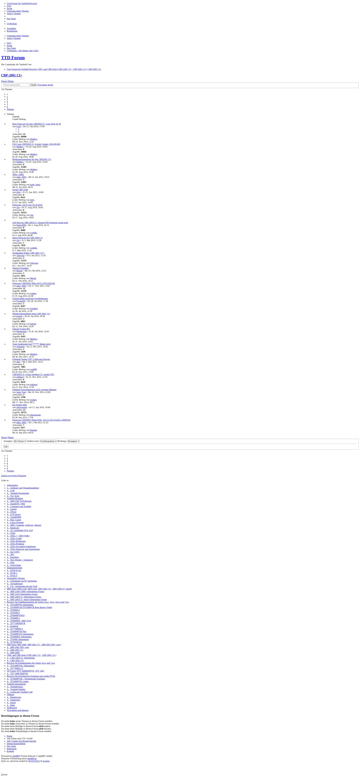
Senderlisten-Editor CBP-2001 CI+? (28, 253)
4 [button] (7, 102)
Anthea (33, 293)
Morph (19, 270)
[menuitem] (22, 3)
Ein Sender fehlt (19, 405)
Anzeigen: (8, 441)
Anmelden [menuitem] (11, 28)
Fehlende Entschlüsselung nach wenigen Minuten (34, 389)
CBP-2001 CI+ (11, 75)
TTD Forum (13, 57)
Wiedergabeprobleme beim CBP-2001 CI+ (31, 314)
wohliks (33, 233)
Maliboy (34, 139)
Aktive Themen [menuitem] (14, 38)
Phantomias (21, 331)
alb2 (18, 362)
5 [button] (7, 104)
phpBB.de (32, 758)
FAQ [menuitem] (9, 43)
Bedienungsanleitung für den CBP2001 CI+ (31, 159)
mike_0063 (21, 177)
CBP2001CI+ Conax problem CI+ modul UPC (33, 374)
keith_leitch (35, 184)
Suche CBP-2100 (20, 190)
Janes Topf (21, 392)
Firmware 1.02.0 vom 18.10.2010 (27, 205)
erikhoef (20, 377)
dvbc (18, 192)
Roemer (33, 430)
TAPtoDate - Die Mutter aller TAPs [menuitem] (22, 50)
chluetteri (20, 346)
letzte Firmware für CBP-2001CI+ (27, 238)
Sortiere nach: (33, 441)
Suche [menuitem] (9, 45)
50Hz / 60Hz (18, 174)
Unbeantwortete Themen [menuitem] (18, 36)
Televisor (20, 255)
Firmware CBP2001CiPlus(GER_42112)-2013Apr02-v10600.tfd (41, 420)
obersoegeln (21, 407)
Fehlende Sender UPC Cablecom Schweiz (31, 359)
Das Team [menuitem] (11, 48)
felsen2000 (21, 225)
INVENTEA (34, 761)
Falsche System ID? (21, 329)
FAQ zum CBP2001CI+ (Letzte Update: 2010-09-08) (36, 144)
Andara (33, 400)
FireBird (34, 308)
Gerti (18, 126)
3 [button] (7, 99)
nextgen (46, 761)
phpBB (15, 756)
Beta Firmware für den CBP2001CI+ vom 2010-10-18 (36, 124)
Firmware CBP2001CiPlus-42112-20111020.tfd (33, 283)
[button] (10, 109)
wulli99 (33, 369)
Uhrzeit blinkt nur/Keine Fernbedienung (30, 298)
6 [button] (7, 107)
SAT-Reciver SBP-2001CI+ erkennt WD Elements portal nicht (40, 222)
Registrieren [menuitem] (12, 31)
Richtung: (62, 441)
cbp (18, 207)
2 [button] (7, 96)
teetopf (19, 316)
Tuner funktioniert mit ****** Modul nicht (31, 344)
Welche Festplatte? (20, 268)
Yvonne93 (20, 301)
